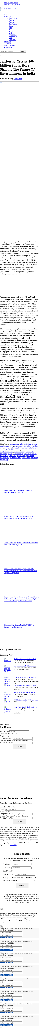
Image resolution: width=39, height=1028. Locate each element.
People (11, 32)
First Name (4, 731)
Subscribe (7, 42)
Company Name (6, 738)
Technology (13, 36)
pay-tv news (21, 456)
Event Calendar (9, 46)
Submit (19, 746)
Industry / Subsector (7, 740)
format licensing (19, 452)
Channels (7, 16)
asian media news (20, 446)
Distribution (13, 24)
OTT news (12, 456)
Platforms (12, 34)
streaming (34, 458)
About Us (7, 44)
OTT (10, 28)
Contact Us (8, 47)
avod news (7, 448)
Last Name (4, 734)
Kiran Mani (28, 454)
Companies (12, 20)
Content (11, 22)
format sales (30, 452)
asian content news (26, 444)
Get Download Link (6, 937)
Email (2, 736)
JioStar (10, 454)
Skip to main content (11, 3)
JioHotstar (3, 454)
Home (6, 14)
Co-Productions (30, 448)
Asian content (14, 444)
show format (26, 458)
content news (25, 450)
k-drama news (18, 454)
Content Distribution (13, 450)
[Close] (1, 952)
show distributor (15, 458)
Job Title (3, 743)
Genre (11, 26)
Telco (10, 38)
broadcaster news (18, 448)
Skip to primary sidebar (12, 5)
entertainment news (6, 452)
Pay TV (11, 30)
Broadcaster (13, 18)
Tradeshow (12, 40)
